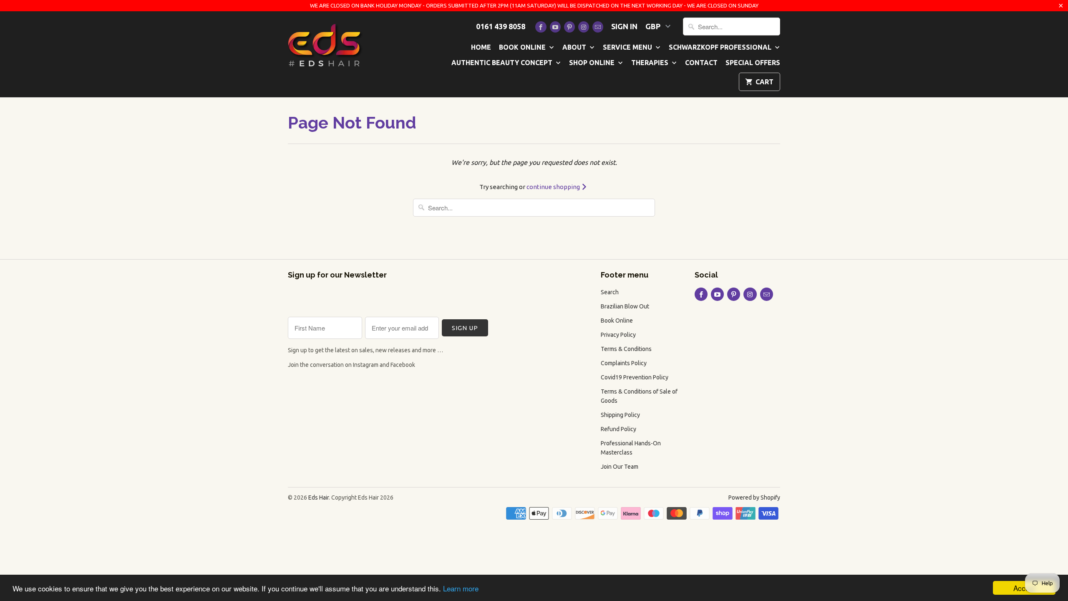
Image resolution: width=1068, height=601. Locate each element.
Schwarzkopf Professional (721, 47)
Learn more (461, 588)
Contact (701, 62)
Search (610, 292)
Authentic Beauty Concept (502, 62)
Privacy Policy (618, 334)
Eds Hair (318, 497)
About (575, 47)
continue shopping (553, 186)
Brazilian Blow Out (625, 306)
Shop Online (592, 62)
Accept (1024, 588)
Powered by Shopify (754, 497)
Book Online (523, 47)
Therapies (650, 62)
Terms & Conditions (626, 349)
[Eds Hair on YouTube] (555, 27)
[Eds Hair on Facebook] (540, 27)
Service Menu (628, 47)
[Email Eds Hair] (597, 27)
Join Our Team (619, 466)
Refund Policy (618, 429)
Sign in (624, 26)
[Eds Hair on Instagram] (583, 27)
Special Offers (752, 62)
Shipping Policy (620, 415)
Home (481, 47)
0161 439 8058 (500, 26)
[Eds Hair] (325, 44)
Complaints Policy (624, 363)
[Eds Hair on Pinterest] (569, 27)
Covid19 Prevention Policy (634, 377)
